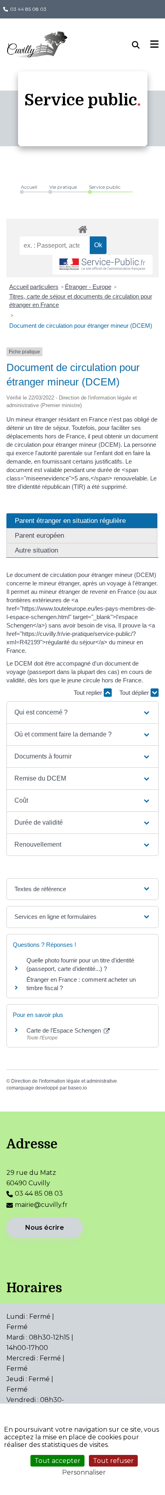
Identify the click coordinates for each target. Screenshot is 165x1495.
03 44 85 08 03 (28, 9)
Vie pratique (63, 187)
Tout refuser (113, 1461)
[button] (82, 712)
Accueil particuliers (33, 286)
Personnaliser (84, 1472)
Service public (105, 187)
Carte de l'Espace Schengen (64, 1030)
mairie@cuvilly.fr (41, 1205)
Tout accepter (57, 1461)
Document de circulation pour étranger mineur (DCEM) (80, 325)
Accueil (29, 187)
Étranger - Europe (88, 286)
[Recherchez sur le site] (141, 45)
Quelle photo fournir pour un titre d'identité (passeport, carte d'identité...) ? (80, 964)
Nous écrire (44, 1227)
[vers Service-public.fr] (102, 264)
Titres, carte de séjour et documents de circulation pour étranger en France (80, 300)
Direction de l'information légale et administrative (64, 1081)
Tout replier (89, 692)
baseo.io (77, 1088)
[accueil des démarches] (82, 228)
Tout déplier (135, 692)
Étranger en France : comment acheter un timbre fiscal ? (81, 983)
